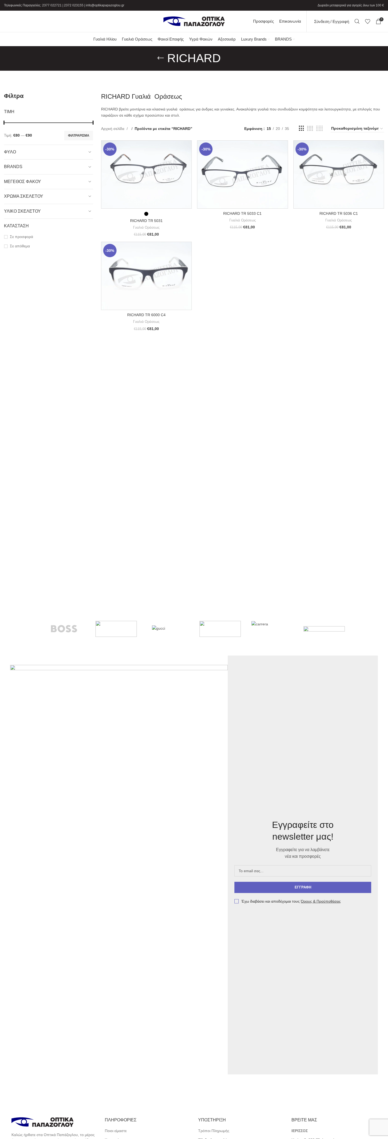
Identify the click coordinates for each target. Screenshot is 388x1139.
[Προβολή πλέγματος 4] (310, 128)
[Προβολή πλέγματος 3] (301, 128)
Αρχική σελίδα (113, 128)
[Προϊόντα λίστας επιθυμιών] (367, 21)
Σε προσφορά (21, 237)
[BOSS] (64, 629)
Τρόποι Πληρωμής (213, 1131)
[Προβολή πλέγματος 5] (319, 128)
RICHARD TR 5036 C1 (338, 213)
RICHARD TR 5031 (146, 221)
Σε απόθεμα (20, 246)
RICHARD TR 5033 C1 (242, 213)
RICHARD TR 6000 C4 (146, 315)
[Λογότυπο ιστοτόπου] (194, 21)
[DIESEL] (220, 629)
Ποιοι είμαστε (116, 1131)
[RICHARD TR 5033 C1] (242, 174)
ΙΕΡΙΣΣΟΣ (299, 1131)
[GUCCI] (168, 629)
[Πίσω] (160, 58)
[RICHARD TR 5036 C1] (339, 174)
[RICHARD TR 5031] (146, 174)
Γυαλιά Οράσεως (146, 227)
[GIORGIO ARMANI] (324, 629)
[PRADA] (116, 629)
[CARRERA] (272, 629)
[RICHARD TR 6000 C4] (146, 276)
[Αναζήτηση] (357, 21)
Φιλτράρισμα (78, 135)
